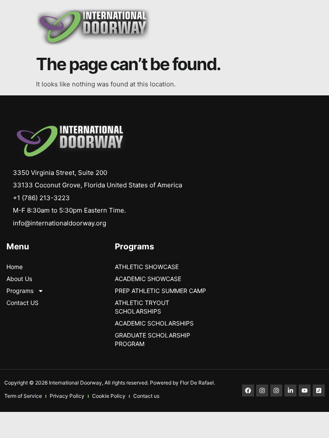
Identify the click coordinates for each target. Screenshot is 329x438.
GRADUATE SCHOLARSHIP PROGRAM (152, 339)
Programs (19, 290)
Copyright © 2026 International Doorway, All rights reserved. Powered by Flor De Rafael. (109, 382)
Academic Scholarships (154, 323)
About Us (19, 278)
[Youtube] (305, 391)
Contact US (22, 302)
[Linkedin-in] (290, 391)
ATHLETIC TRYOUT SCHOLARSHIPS (142, 307)
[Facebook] (248, 391)
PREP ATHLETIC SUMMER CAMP (160, 290)
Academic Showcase (148, 278)
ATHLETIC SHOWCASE (147, 266)
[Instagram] (262, 391)
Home (14, 266)
